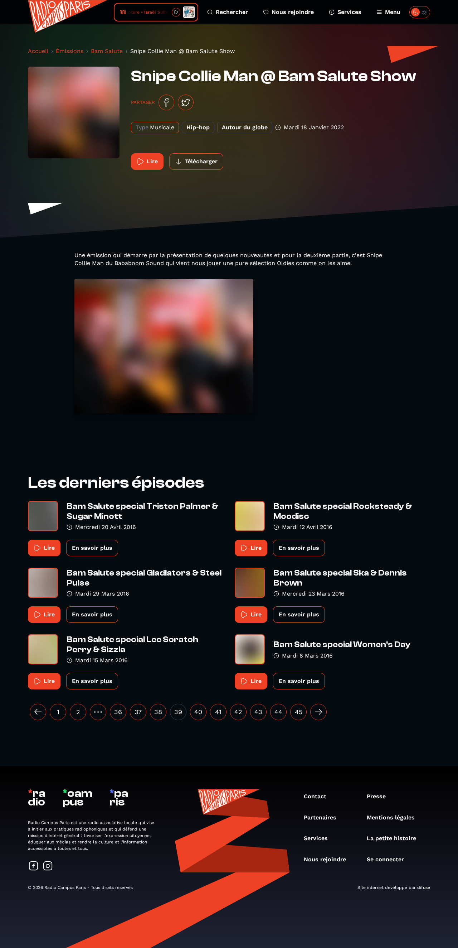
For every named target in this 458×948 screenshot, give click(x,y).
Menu (392, 12)
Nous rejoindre (293, 12)
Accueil (38, 51)
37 (138, 712)
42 (238, 712)
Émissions (69, 51)
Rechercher (232, 12)
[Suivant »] (318, 712)
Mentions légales (391, 817)
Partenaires (320, 817)
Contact (315, 796)
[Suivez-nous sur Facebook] (33, 866)
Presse (376, 796)
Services (349, 12)
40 (198, 712)
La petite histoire (391, 838)
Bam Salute (107, 51)
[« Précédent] (38, 712)
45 (298, 712)
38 (158, 712)
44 (278, 712)
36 (118, 712)
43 (258, 712)
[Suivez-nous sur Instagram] (48, 866)
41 (218, 712)
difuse (423, 887)
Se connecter (385, 859)
